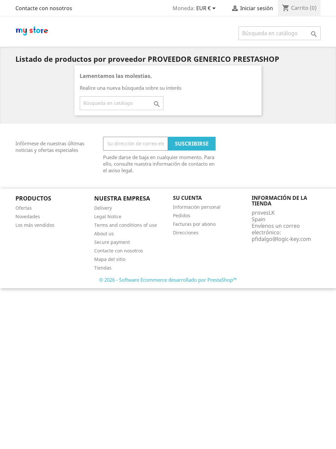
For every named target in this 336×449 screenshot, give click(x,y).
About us (104, 233)
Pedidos (181, 215)
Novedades (27, 216)
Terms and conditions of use (125, 225)
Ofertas (23, 208)
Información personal (196, 207)
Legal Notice (107, 216)
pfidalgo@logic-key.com (281, 239)
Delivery (103, 208)
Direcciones (186, 232)
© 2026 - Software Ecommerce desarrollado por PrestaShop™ (168, 279)
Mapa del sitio (109, 259)
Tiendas (103, 268)
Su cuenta (187, 197)
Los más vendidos (34, 225)
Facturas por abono (194, 224)
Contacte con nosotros (43, 8)
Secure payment (112, 242)
